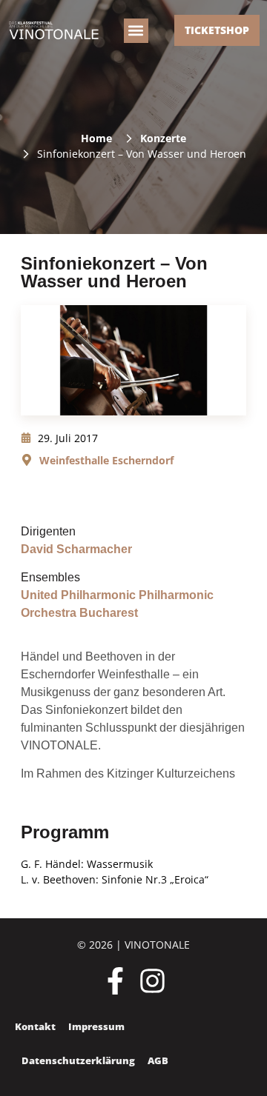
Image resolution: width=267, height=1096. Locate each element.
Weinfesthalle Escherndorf (106, 460)
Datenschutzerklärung (78, 1060)
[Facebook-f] (115, 981)
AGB (158, 1060)
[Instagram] (152, 981)
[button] (136, 31)
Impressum (96, 1026)
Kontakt (35, 1026)
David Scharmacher (76, 549)
